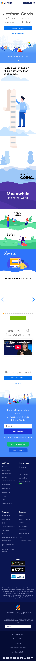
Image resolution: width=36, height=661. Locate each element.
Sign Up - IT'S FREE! (18, 28)
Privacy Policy (18, 639)
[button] (3, 313)
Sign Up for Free (28, 3)
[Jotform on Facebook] (4, 658)
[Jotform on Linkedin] (11, 658)
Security (18, 643)
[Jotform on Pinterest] (21, 658)
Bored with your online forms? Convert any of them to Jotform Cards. (18, 415)
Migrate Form (18, 431)
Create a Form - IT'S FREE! (18, 377)
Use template (18, 318)
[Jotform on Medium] (14, 658)
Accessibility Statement (18, 647)
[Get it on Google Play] (18, 563)
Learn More (18, 383)
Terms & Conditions (18, 634)
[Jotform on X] (7, 658)
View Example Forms (18, 33)
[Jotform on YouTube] (25, 658)
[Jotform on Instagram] (28, 658)
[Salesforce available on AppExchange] (18, 576)
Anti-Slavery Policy (18, 652)
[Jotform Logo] (6, 3)
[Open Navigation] (34, 2)
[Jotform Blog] (18, 658)
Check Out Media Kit (18, 450)
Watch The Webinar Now (18, 444)
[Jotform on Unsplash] (32, 658)
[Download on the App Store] (18, 569)
